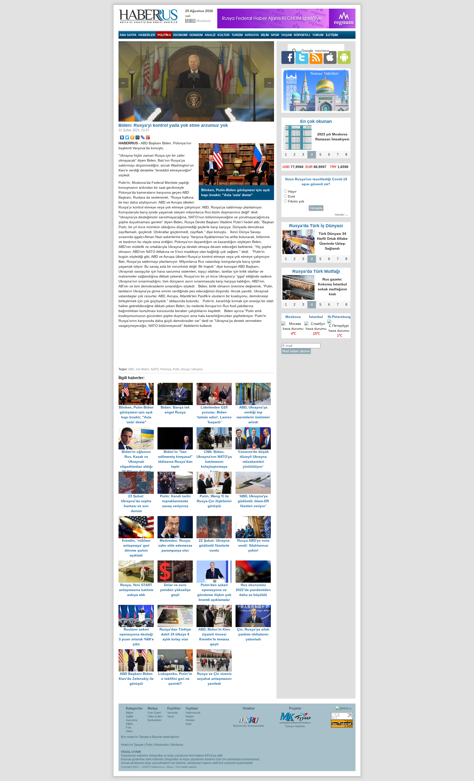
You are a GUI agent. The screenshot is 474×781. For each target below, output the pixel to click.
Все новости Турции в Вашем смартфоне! (150, 737)
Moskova (177, 744)
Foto (128, 727)
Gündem (196, 35)
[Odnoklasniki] (132, 137)
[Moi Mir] (137, 137)
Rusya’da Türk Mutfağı (316, 271)
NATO (155, 369)
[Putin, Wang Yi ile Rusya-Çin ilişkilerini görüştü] (216, 474)
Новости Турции (132, 744)
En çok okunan (316, 121)
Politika (164, 35)
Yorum (317, 35)
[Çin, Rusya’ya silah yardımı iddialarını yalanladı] (255, 607)
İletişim (190, 716)
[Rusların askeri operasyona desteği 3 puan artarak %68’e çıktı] (138, 607)
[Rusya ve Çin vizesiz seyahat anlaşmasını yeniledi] (216, 651)
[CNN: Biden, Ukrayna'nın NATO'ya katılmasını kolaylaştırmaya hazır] (216, 429)
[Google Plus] (148, 137)
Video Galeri (155, 716)
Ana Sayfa (128, 35)
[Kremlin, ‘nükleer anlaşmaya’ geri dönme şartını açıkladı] (138, 518)
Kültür (223, 35)
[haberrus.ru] (149, 16)
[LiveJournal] (142, 137)
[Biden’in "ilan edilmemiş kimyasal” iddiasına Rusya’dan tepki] (177, 429)
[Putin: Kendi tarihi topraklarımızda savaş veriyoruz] (177, 474)
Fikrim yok (296, 201)
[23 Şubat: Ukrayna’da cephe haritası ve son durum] (138, 474)
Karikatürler (154, 720)
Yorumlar (172, 712)
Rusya (185, 369)
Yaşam (286, 35)
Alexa (170, 766)
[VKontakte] (122, 137)
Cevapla (316, 208)
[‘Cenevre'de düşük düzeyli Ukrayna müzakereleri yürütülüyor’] (255, 429)
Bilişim (129, 712)
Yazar (170, 716)
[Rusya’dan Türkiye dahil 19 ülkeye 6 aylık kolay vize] (177, 607)
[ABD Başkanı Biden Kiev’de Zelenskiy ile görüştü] (138, 651)
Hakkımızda (193, 712)
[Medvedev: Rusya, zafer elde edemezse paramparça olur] (177, 518)
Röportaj (302, 35)
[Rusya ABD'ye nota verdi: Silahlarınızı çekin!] (255, 518)
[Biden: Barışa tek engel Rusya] (177, 385)
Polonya (165, 369)
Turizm (237, 35)
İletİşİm (332, 35)
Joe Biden (142, 369)
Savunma (131, 720)
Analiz (210, 35)
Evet (291, 196)
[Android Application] (344, 57)
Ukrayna (197, 369)
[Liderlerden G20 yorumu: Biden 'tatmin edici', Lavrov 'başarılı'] (216, 385)
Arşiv (189, 723)
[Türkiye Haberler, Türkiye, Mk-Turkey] (295, 718)
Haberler (146, 35)
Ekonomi (180, 35)
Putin (176, 369)
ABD (131, 369)
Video (129, 731)
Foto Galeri (154, 712)
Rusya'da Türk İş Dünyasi (316, 225)
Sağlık (129, 716)
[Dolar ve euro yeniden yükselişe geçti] (177, 563)
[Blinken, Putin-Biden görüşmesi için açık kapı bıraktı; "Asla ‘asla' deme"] (138, 385)
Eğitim (129, 723)
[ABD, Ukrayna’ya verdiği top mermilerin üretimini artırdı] (255, 385)
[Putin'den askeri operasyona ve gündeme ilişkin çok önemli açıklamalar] (216, 563)
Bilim (265, 35)
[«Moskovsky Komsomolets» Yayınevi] (248, 717)
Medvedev (162, 744)
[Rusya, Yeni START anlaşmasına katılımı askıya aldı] (138, 563)
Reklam (190, 720)
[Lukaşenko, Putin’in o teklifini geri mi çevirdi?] (177, 651)
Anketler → (341, 214)
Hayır (292, 191)
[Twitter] (127, 137)
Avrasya (252, 35)
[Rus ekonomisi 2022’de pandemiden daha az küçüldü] (255, 563)
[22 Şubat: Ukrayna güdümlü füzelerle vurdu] (216, 518)
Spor (275, 35)
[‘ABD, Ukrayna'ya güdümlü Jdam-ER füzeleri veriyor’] (255, 474)
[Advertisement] (196, 346)
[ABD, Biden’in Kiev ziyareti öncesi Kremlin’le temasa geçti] (216, 607)
